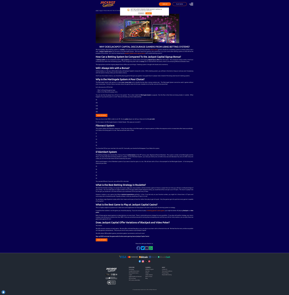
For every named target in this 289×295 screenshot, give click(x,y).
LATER (141, 13)
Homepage (131, 269)
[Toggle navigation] (191, 4)
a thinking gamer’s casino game (155, 210)
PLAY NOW (179, 4)
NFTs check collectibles (134, 280)
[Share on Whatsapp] (151, 249)
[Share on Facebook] (138, 249)
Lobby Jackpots (149, 274)
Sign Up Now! (101, 115)
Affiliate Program (149, 269)
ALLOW (148, 13)
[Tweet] (143, 249)
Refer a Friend (148, 276)
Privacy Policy (165, 272)
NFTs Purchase (132, 278)
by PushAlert (166, 16)
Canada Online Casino (134, 271)
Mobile (147, 272)
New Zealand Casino (133, 272)
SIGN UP (164, 4)
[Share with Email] (147, 249)
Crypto (130, 274)
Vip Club (147, 271)
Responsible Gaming (167, 274)
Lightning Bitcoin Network (135, 276)
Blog (146, 278)
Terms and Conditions (167, 271)
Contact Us (164, 269)
